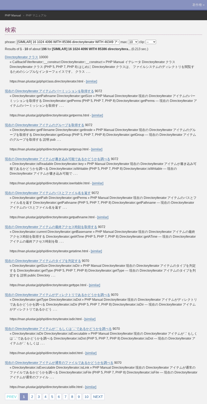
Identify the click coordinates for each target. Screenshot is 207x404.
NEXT (98, 397)
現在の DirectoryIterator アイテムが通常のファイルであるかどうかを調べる (59, 362)
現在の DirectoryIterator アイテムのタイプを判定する (43, 261)
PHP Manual (13, 15)
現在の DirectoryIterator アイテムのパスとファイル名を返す (48, 193)
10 (86, 397)
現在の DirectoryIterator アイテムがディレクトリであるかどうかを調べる (57, 294)
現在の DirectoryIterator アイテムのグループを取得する (44, 125)
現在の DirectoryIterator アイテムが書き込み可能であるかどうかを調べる (57, 159)
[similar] (91, 81)
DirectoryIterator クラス (21, 57)
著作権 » (198, 4)
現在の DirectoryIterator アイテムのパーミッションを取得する (49, 91)
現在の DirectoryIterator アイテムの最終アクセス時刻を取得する (51, 227)
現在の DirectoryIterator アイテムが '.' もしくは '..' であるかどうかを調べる (58, 328)
